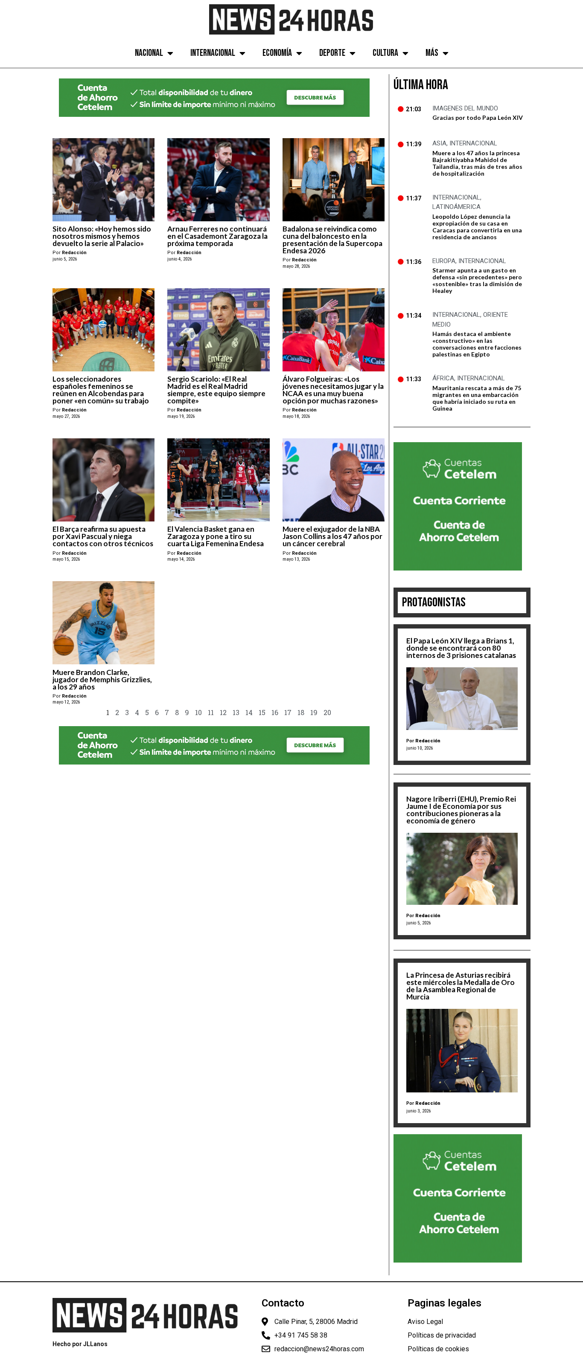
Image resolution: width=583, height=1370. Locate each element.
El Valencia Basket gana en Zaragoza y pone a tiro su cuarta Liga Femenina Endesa (215, 536)
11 (211, 712)
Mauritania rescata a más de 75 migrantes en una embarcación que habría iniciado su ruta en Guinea (476, 398)
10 (198, 712)
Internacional (212, 53)
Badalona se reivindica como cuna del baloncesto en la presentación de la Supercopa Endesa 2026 (332, 239)
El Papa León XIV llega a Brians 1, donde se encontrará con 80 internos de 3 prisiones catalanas (461, 648)
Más (432, 53)
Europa (443, 261)
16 (274, 712)
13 (236, 712)
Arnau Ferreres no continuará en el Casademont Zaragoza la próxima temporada (217, 236)
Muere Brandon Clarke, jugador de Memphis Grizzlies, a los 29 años (102, 679)
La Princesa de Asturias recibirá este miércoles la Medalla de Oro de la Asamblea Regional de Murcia (460, 985)
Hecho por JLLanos (80, 1344)
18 (300, 712)
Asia (439, 143)
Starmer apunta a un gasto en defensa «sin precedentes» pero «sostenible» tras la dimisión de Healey (477, 280)
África (443, 378)
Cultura (385, 53)
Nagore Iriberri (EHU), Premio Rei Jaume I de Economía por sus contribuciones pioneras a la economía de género (461, 809)
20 (327, 712)
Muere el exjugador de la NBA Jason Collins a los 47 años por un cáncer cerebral (332, 536)
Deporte (332, 53)
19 (314, 712)
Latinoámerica (456, 207)
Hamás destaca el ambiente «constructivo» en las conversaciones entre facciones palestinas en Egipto (477, 344)
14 (249, 712)
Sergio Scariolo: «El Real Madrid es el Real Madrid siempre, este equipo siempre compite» (216, 389)
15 (262, 712)
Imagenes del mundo (465, 108)
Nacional (149, 53)
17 (288, 712)
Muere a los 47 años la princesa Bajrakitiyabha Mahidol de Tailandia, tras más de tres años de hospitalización (477, 163)
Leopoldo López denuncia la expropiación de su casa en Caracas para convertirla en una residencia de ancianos (477, 226)
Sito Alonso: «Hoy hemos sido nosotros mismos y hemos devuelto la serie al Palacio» (101, 236)
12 (223, 712)
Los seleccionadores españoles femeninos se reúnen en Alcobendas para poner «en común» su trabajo (100, 389)
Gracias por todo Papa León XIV (477, 117)
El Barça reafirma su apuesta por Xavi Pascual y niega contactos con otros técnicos (102, 536)
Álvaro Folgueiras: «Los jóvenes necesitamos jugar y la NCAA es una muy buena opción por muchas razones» (333, 389)
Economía (277, 53)
